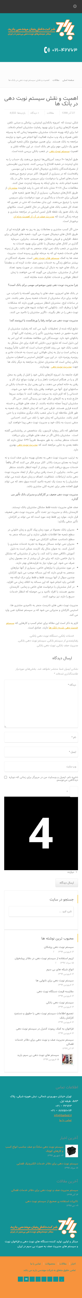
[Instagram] (55, 1279)
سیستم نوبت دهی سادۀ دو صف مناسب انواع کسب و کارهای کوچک (34, 1148)
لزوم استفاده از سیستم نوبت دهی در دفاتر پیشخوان (44, 958)
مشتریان (12, 188)
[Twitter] (32, 1279)
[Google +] (43, 1279)
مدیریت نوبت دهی (61, 366)
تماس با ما (65, 1120)
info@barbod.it (63, 1115)
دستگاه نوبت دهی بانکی (43, 636)
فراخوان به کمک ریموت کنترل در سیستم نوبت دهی (45, 1028)
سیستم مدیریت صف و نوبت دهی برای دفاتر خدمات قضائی (44, 1041)
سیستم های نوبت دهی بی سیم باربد (38, 1055)
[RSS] (20, 1279)
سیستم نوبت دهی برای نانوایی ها (55, 980)
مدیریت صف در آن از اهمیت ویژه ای (33, 216)
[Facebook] (38, 1279)
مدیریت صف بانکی (67, 645)
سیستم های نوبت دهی (46, 258)
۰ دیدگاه (34, 113)
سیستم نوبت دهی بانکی (32, 640)
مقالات (50, 113)
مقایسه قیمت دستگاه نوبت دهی (55, 991)
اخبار (73, 1264)
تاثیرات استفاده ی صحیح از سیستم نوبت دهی (51, 1201)
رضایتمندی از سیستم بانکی (63, 640)
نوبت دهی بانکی (46, 645)
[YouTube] (61, 1279)
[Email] (26, 1279)
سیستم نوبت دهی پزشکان (59, 947)
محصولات (50, 1264)
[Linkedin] (49, 1279)
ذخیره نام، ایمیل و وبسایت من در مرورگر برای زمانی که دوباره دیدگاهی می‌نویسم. (43, 778)
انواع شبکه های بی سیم (60, 969)
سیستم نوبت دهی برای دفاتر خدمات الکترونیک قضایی (47, 1163)
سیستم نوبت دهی (59, 151)
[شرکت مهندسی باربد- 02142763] (41, 39)
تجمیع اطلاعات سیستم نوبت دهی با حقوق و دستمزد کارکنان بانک (44, 1015)
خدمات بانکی (66, 636)
